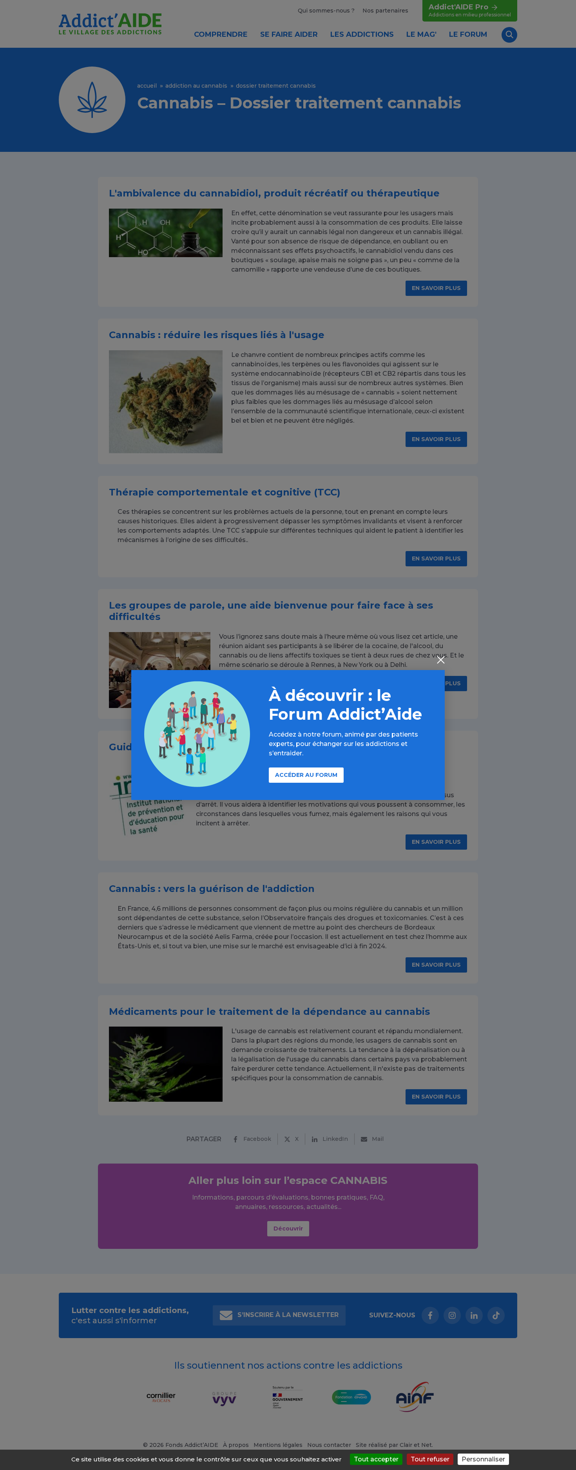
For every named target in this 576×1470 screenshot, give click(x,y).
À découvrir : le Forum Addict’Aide (345, 705)
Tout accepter (376, 1459)
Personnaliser (483, 1459)
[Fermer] (441, 660)
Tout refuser (430, 1459)
